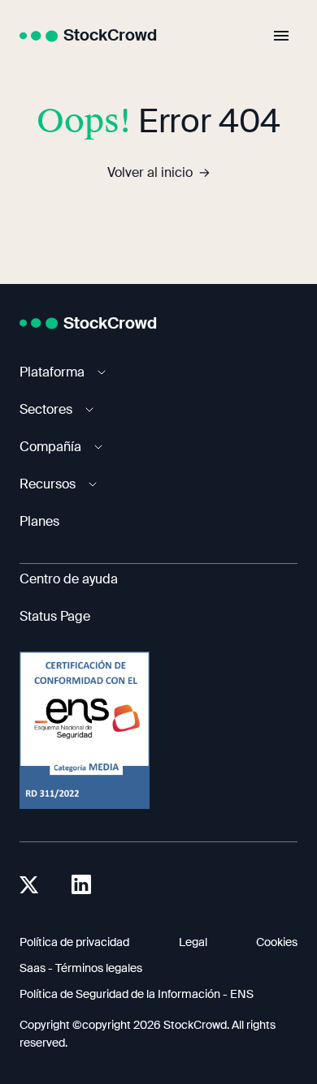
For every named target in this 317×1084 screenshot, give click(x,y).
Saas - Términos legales (81, 968)
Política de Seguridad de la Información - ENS (137, 994)
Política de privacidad (74, 942)
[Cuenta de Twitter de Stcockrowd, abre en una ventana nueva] (29, 884)
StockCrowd (110, 34)
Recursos (48, 484)
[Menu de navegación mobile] (281, 35)
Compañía (50, 446)
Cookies (276, 942)
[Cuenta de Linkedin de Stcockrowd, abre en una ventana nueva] (81, 884)
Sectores (46, 409)
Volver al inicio (150, 172)
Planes (39, 521)
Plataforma (52, 372)
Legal (193, 942)
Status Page (55, 616)
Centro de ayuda (69, 578)
